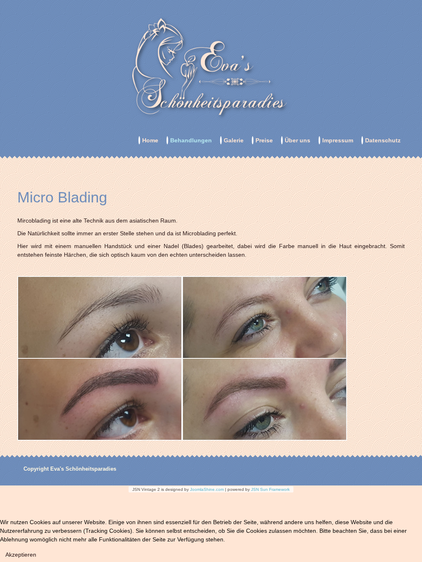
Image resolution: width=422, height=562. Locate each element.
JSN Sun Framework (270, 489)
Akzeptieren (20, 554)
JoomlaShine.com (207, 489)
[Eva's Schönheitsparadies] (211, 68)
